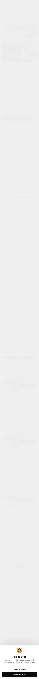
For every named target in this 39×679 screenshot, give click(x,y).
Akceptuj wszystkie (19, 674)
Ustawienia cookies (19, 669)
